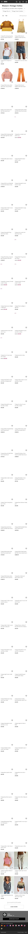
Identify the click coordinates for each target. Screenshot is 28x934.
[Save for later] (12, 33)
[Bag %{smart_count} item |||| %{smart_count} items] (26, 1)
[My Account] (19, 1)
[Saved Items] (23, 1)
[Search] (16, 1)
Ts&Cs (26, 932)
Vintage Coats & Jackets (17, 11)
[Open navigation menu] (2, 1)
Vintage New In (6, 11)
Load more (14, 906)
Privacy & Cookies (21, 932)
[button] (1, 925)
